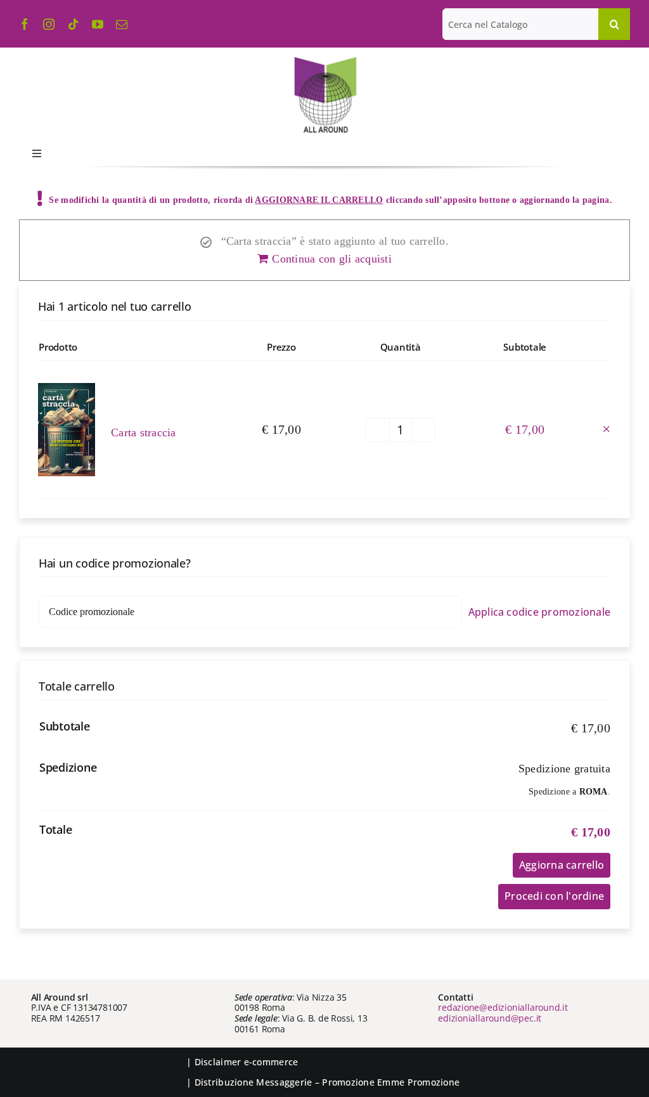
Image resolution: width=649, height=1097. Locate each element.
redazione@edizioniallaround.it (503, 1007)
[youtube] (97, 24)
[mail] (121, 24)
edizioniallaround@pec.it (489, 1018)
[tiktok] (73, 24)
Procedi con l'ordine (554, 896)
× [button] (606, 429)
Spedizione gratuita (564, 768)
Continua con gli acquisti (332, 258)
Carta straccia (143, 432)
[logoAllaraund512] (324, 61)
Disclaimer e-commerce (247, 1062)
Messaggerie (284, 1082)
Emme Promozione (418, 1082)
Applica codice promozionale (539, 612)
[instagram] (49, 24)
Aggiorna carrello (561, 865)
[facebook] (24, 24)
